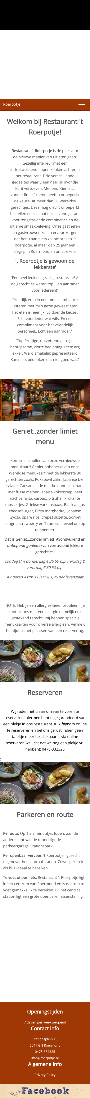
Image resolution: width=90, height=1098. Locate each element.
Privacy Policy (45, 1074)
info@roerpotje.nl (45, 1058)
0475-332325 (45, 1051)
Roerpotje (11, 104)
